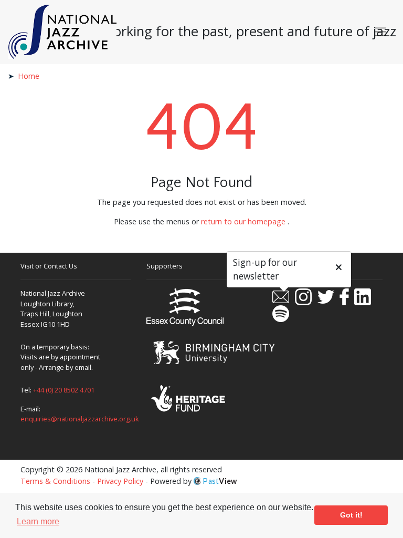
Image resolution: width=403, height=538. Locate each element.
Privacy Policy (120, 481)
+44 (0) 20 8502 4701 (63, 390)
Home (28, 76)
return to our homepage (243, 221)
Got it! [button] (351, 515)
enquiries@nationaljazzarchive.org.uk (79, 418)
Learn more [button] (38, 521)
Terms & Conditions (55, 481)
